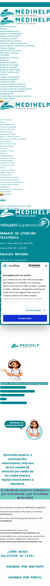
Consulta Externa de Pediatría (12, 91)
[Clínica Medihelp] (25, 16)
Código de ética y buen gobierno (13, 260)
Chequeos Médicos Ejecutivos (12, 84)
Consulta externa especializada (13, 86)
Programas (4, 60)
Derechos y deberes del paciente (13, 43)
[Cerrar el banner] (46, 266)
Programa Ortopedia (8, 67)
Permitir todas (25, 318)
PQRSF (3, 6)
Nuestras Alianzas (7, 48)
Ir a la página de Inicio (9, 208)
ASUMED (4, 55)
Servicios (4, 74)
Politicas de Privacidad (9, 36)
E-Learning (12, 6)
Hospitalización (7, 94)
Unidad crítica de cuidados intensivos (15, 96)
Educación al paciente (9, 53)
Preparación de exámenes (10, 41)
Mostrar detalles (34, 310)
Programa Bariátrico (8, 62)
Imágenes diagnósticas (9, 79)
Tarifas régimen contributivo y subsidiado (17, 46)
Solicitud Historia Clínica (10, 50)
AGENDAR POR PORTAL (25, 577)
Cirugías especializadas (9, 77)
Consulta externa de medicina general (15, 89)
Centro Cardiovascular (9, 72)
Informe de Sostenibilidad (11, 34)
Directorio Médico (7, 98)
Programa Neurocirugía (10, 70)
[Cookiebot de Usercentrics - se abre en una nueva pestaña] (29, 266)
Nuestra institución (8, 26)
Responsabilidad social (9, 31)
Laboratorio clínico (8, 82)
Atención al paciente (8, 38)
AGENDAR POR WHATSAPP (25, 566)
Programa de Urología (9, 65)
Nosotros (4, 29)
